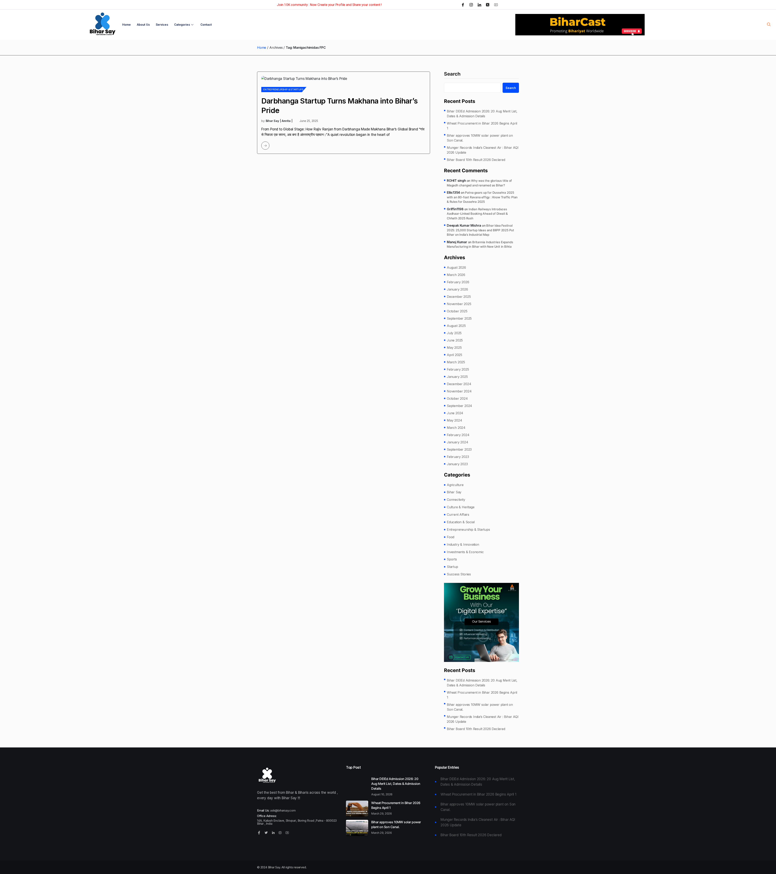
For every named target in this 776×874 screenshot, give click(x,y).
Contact (206, 24)
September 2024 (459, 406)
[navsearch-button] (768, 25)
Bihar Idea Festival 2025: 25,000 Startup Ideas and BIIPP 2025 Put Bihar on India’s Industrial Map (480, 230)
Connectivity (456, 500)
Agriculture (455, 485)
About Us (143, 24)
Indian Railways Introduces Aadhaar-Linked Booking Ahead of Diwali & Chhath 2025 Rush (477, 213)
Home (126, 24)
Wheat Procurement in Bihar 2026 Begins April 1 (482, 125)
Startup (452, 567)
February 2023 (458, 457)
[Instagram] (471, 5)
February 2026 (458, 282)
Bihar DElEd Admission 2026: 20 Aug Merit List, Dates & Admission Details (482, 113)
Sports (452, 559)
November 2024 (459, 391)
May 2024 (454, 420)
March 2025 (456, 362)
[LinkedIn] (479, 5)
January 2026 (457, 289)
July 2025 (454, 333)
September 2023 (459, 449)
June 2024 (455, 413)
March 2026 (456, 275)
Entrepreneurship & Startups (283, 89)
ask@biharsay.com (283, 810)
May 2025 (454, 348)
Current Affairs (458, 515)
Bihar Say (454, 492)
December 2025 (459, 297)
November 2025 (459, 304)
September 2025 (459, 318)
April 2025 (454, 355)
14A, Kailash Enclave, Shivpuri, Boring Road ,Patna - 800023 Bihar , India (297, 822)
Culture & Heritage (460, 507)
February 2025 (458, 369)
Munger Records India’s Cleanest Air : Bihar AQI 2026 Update (483, 150)
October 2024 (457, 398)
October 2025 (457, 311)
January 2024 (457, 442)
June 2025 (455, 340)
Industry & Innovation (463, 544)
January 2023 (457, 464)
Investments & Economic (465, 552)
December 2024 (459, 384)
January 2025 (457, 377)
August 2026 (456, 267)
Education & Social (460, 522)
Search (452, 74)
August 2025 (456, 326)
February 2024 (458, 435)
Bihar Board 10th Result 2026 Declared (476, 160)
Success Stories (459, 574)
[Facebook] (463, 5)
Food (450, 537)
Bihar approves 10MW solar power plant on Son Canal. (480, 137)
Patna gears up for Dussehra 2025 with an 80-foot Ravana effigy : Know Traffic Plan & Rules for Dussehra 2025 (482, 197)
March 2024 (456, 428)
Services (162, 24)
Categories (182, 24)
